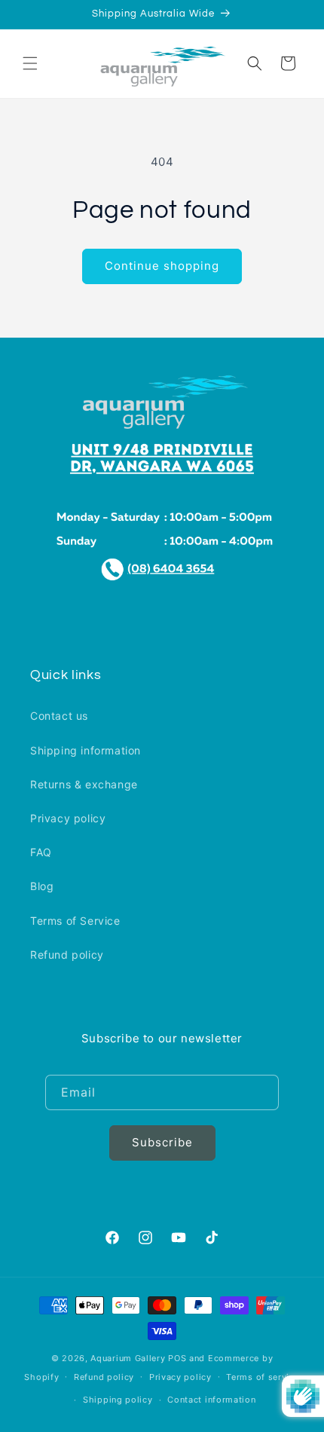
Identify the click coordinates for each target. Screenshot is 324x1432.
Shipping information (85, 750)
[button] (30, 63)
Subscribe (162, 1142)
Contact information (211, 1399)
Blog (41, 886)
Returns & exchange (84, 784)
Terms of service (262, 1377)
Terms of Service (75, 920)
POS (177, 1358)
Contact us (59, 715)
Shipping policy (118, 1399)
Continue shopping (162, 266)
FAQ (41, 852)
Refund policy (67, 954)
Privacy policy (67, 818)
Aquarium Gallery (129, 1358)
